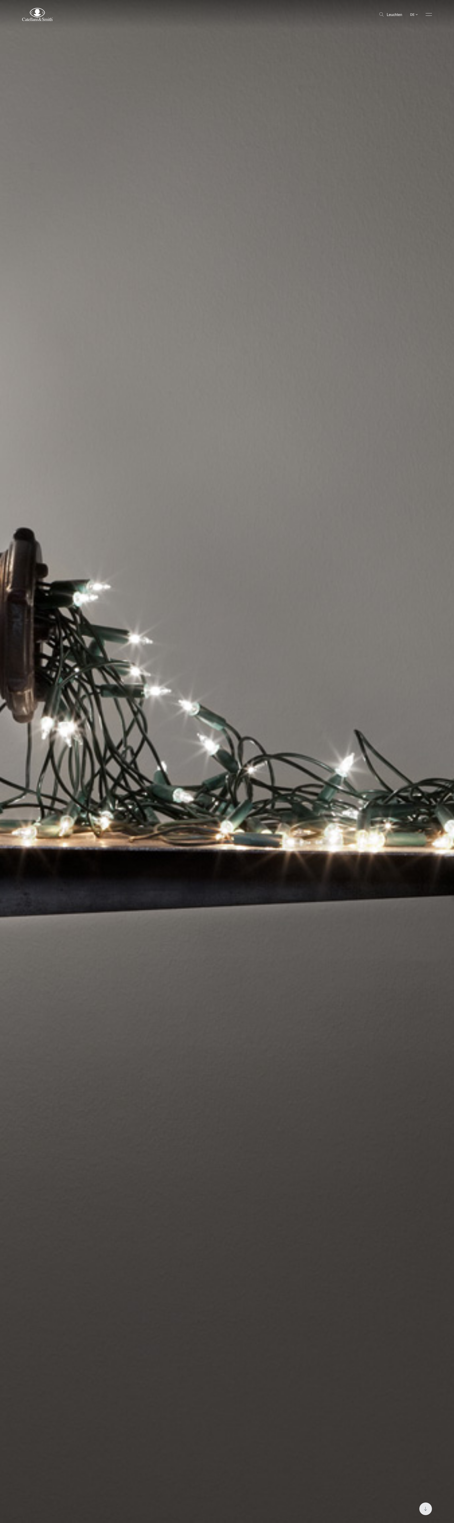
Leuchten (394, 14)
